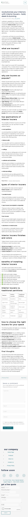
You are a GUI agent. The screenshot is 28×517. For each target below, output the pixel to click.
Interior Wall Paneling (14, 180)
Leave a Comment (6, 18)
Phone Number (5, 489)
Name (3, 487)
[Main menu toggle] (25, 2)
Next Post (24, 377)
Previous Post (5, 377)
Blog (13, 18)
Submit (6, 512)
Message (3, 497)
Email (3, 495)
